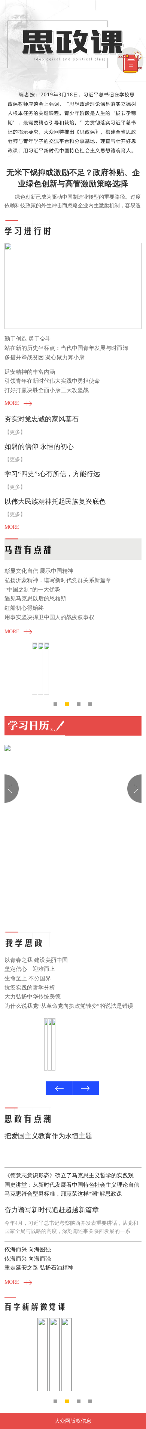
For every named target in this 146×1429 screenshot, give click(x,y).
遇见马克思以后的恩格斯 (35, 598)
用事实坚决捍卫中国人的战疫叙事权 (49, 617)
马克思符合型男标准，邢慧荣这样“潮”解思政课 (63, 1193)
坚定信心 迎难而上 (29, 969)
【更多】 (14, 432)
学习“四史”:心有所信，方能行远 (52, 474)
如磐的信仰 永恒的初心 (39, 446)
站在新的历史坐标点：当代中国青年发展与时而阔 (66, 348)
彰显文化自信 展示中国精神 (38, 571)
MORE (11, 403)
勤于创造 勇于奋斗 (27, 338)
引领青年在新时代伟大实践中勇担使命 (52, 381)
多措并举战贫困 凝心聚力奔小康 (44, 357)
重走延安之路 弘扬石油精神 (38, 1267)
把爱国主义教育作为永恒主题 (48, 1136)
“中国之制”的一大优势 (32, 589)
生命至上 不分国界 (27, 978)
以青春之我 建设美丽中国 (36, 960)
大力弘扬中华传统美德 (32, 996)
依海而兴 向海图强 (27, 1249)
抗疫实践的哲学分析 (29, 987)
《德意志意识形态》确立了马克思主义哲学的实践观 (69, 1175)
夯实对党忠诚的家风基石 (41, 419)
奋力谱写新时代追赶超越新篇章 (51, 1210)
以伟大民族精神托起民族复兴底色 (55, 501)
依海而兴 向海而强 (27, 1258)
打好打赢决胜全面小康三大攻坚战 (46, 390)
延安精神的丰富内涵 (29, 372)
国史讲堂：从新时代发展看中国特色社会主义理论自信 (71, 1184)
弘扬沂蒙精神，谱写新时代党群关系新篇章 (57, 580)
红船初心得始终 (24, 608)
